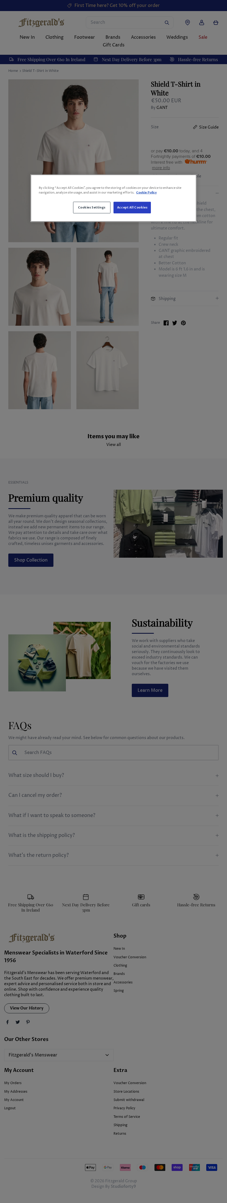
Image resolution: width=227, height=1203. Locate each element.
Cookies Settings (91, 207)
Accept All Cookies (132, 207)
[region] (113, 198)
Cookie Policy (146, 192)
